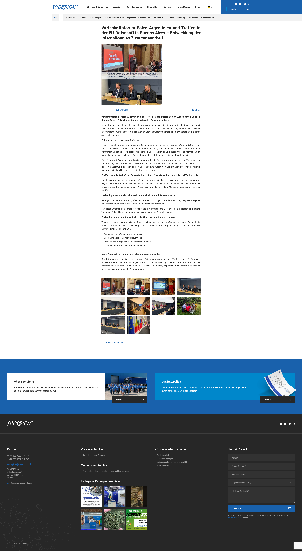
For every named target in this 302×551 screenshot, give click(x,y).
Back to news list (114, 342)
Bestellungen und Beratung (94, 455)
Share (198, 110)
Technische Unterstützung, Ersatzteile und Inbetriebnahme (107, 471)
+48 (18, 455)
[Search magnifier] (248, 9)
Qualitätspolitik (163, 455)
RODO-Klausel (163, 465)
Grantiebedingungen (165, 458)
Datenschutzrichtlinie (235, 517)
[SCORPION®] (65, 7)
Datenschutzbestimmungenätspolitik (172, 462)
